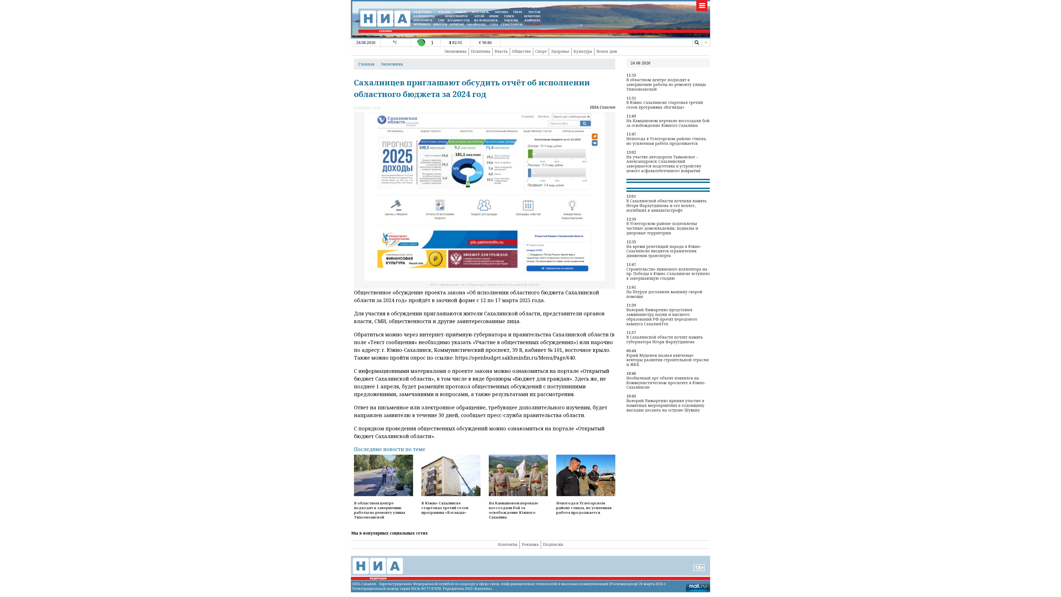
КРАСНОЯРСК (422, 20)
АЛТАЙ (479, 16)
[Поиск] (696, 42)
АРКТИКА (501, 12)
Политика (480, 51)
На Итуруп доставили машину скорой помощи (664, 294)
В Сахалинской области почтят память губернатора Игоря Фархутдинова (664, 339)
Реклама (530, 544)
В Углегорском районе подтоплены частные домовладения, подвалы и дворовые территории (662, 228)
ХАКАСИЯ (510, 20)
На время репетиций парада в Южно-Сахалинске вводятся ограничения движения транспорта (664, 251)
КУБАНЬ (444, 12)
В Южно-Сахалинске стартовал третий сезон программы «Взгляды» (664, 105)
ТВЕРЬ (517, 12)
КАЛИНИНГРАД (424, 16)
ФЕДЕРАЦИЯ (422, 12)
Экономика (455, 51)
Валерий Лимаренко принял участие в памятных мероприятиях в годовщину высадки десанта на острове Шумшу (665, 405)
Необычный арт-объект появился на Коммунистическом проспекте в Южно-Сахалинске (666, 383)
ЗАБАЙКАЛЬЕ (477, 24)
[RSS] (706, 42)
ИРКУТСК (440, 24)
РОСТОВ (534, 12)
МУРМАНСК (422, 24)
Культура (583, 51)
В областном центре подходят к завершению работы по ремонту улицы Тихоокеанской (666, 84)
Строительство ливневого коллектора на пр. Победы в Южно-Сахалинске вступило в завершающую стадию (668, 274)
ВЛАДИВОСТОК (459, 20)
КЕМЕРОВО (532, 16)
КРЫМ (493, 16)
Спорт (541, 51)
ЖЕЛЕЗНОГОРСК (486, 20)
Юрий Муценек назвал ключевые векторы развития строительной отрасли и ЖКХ (667, 360)
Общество (521, 51)
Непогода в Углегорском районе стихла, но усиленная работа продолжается (666, 141)
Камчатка (532, 20)
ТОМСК (510, 16)
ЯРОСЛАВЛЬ (480, 12)
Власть (501, 51)
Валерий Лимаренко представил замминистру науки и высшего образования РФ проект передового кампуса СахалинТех (661, 317)
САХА (494, 24)
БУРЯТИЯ (457, 24)
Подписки (553, 544)
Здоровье (560, 51)
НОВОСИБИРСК (456, 16)
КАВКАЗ (460, 12)
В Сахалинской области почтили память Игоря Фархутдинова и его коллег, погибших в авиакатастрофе (666, 206)
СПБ (441, 20)
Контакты (508, 544)
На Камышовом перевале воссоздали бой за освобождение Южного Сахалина (668, 123)
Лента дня (606, 51)
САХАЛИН (533, 24)
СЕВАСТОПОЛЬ (512, 24)
